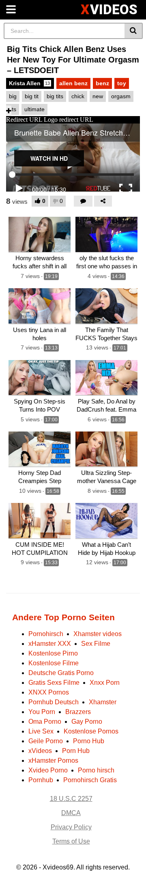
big (13, 96)
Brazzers (78, 711)
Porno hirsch (96, 770)
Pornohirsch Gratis (90, 780)
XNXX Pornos (48, 692)
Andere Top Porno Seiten (63, 617)
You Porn (41, 711)
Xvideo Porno (48, 770)
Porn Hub (76, 750)
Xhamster (102, 702)
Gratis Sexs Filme (53, 682)
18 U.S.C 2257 (71, 798)
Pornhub (40, 780)
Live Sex (41, 731)
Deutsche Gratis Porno (61, 672)
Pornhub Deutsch (53, 702)
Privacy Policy (71, 827)
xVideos (40, 750)
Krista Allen (29, 83)
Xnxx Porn (105, 682)
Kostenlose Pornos (91, 731)
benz (102, 83)
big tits (55, 96)
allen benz (73, 83)
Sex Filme (95, 643)
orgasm (121, 96)
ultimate (34, 109)
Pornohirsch (45, 633)
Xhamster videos (97, 633)
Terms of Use (71, 841)
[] (134, 31)
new (97, 96)
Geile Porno (45, 741)
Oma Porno (44, 721)
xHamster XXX (49, 643)
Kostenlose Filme (53, 663)
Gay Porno (86, 721)
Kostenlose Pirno (53, 653)
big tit (32, 96)
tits (12, 109)
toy (121, 83)
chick (77, 96)
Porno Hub (88, 741)
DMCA (71, 812)
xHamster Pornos (53, 760)
